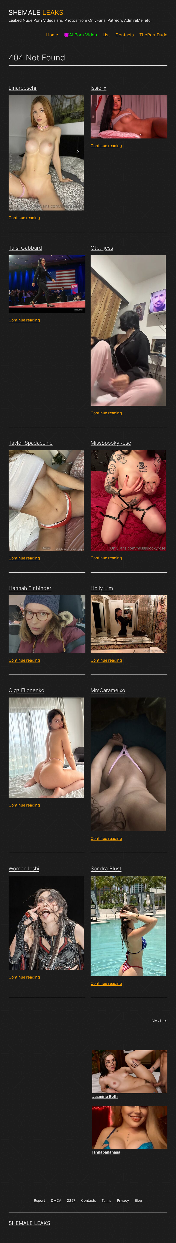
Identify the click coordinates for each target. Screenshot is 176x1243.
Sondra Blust (106, 868)
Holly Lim (102, 588)
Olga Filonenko (26, 690)
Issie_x (98, 88)
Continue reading (24, 217)
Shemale (36, 12)
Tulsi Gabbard (25, 248)
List (106, 34)
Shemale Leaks (29, 1223)
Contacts (124, 34)
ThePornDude (153, 34)
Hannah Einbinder (30, 588)
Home (52, 34)
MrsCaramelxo (108, 690)
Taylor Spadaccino (31, 443)
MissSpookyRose (111, 443)
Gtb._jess (102, 248)
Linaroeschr (23, 88)
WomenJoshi (24, 868)
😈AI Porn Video (80, 34)
